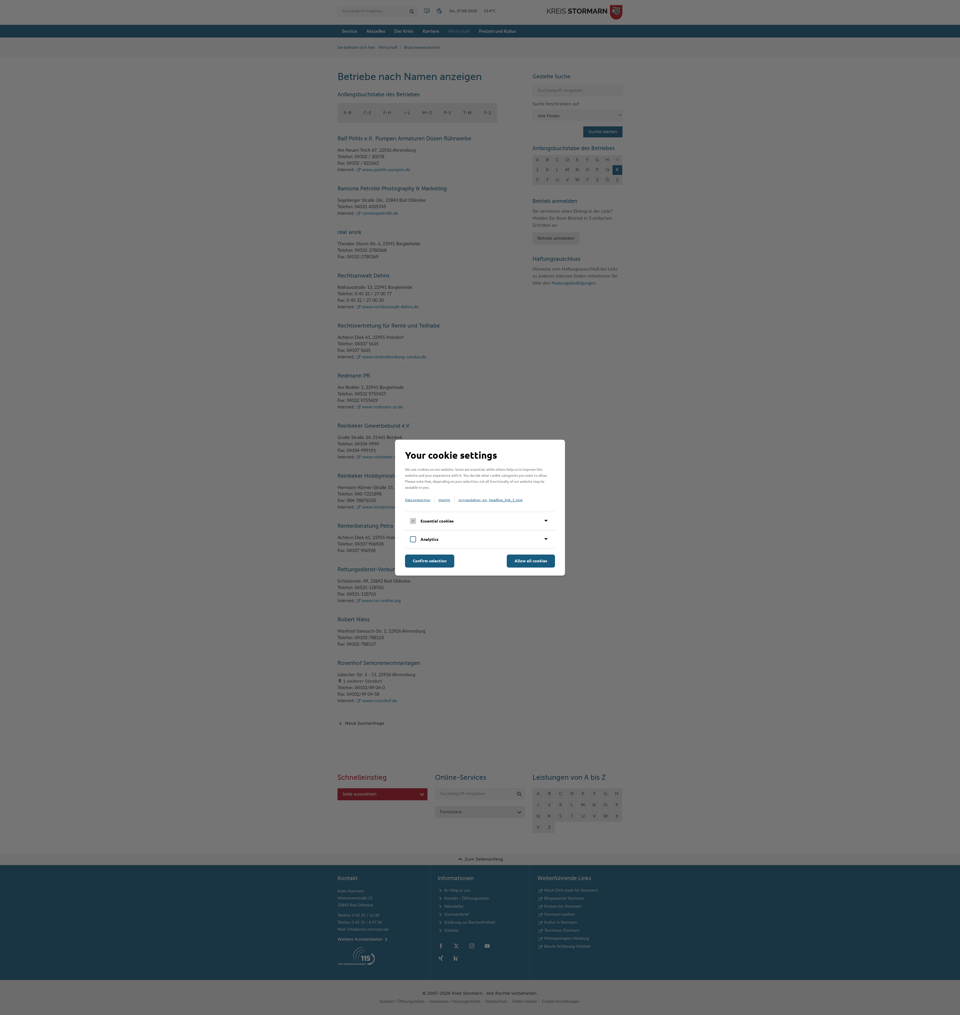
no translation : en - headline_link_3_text (490, 499)
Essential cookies (437, 521)
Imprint (444, 499)
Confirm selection (429, 560)
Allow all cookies (530, 560)
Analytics (429, 539)
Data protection (417, 499)
